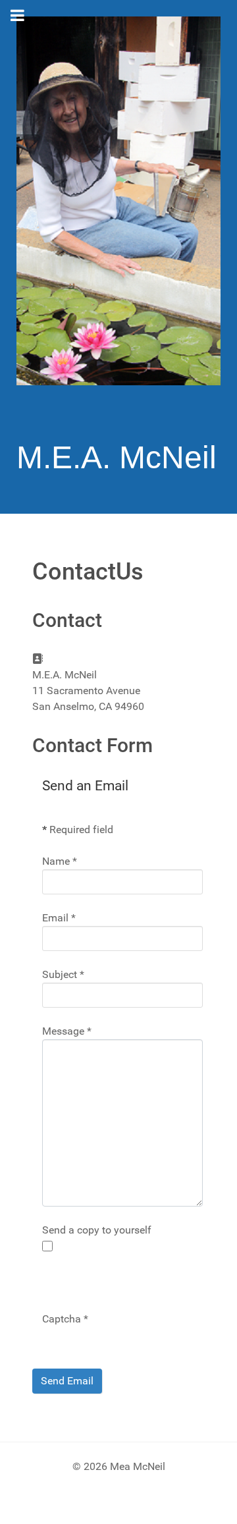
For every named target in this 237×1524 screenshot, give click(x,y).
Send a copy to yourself (96, 1230)
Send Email (67, 1380)
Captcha (65, 1319)
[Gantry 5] (118, 200)
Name (59, 861)
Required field (77, 829)
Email (59, 918)
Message (67, 1031)
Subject (63, 974)
